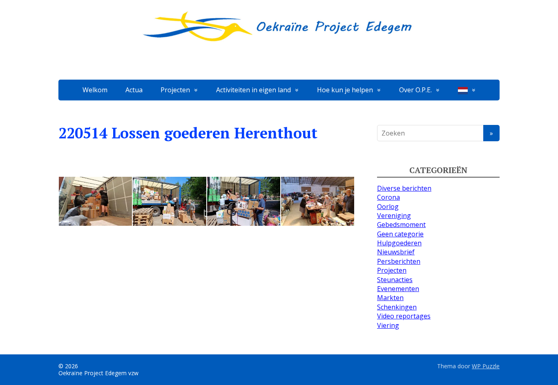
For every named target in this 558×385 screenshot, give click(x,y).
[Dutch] (467, 90)
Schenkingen (397, 307)
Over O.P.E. (415, 89)
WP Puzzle (486, 366)
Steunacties (395, 279)
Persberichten (398, 261)
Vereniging (394, 215)
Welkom (95, 89)
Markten (390, 297)
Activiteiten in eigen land (253, 89)
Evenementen (398, 288)
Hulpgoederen (399, 242)
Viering (388, 325)
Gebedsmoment (401, 224)
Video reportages (404, 316)
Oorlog (388, 206)
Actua (134, 89)
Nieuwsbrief (396, 251)
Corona (388, 197)
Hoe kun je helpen (345, 89)
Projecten (175, 89)
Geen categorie (400, 233)
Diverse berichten (404, 188)
